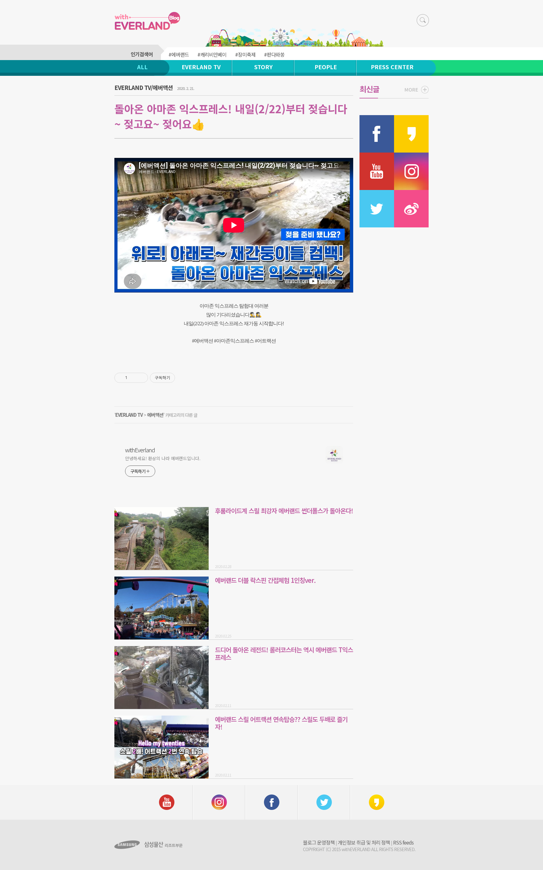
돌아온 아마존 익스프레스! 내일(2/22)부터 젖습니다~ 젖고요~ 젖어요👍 (230, 116)
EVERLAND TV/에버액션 (143, 87)
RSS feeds (403, 842)
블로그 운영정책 (319, 842)
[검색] (423, 20)
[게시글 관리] (141, 377)
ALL (142, 67)
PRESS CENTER (392, 67)
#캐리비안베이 (212, 54)
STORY (263, 67)
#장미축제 (245, 54)
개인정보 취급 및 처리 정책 (364, 842)
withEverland (140, 450)
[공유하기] (133, 377)
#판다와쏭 (274, 54)
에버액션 (155, 414)
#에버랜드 (178, 54)
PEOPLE (326, 67)
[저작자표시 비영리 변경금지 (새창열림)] (183, 377)
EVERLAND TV (201, 67)
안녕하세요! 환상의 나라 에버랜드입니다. (162, 458)
